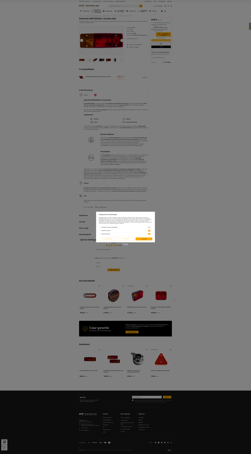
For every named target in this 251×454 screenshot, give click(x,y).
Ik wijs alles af (126, 239)
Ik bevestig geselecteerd (107, 239)
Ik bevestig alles (144, 239)
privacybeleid (118, 219)
